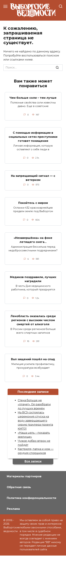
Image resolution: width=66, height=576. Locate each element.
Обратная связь (19, 487)
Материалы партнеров (24, 476)
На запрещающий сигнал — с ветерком (33, 178)
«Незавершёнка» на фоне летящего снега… (33, 240)
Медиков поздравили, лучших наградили (33, 279)
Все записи (33, 461)
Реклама (13, 508)
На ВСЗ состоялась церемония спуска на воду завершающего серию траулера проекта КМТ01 (35, 420)
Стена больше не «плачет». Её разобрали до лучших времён (34, 404)
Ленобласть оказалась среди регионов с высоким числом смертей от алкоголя (33, 320)
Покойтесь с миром (33, 202)
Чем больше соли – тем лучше (33, 97)
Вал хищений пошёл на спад (33, 359)
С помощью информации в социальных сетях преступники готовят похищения (33, 136)
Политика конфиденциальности (31, 498)
